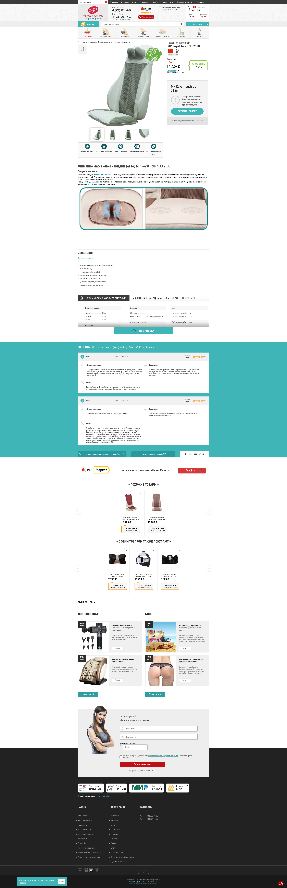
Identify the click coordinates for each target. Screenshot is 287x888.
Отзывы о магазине (184, 2)
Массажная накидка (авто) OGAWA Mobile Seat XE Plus (156, 518)
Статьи (164, 2)
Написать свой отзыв (194, 454)
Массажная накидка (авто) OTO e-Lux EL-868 (130, 518)
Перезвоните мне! (142, 764)
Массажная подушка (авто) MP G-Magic (117, 575)
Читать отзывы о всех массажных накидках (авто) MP (102, 454)
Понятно (61, 882)
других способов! (102, 796)
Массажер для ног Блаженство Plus (169, 575)
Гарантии (144, 2)
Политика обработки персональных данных (143, 884)
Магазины (114, 2)
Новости (155, 2)
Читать (117, 648)
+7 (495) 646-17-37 (121, 16)
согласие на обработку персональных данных (163, 756)
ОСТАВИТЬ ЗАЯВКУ (187, 111)
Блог (172, 2)
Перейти (190, 470)
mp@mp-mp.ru (125, 19)
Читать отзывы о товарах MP (153, 454)
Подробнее (23, 883)
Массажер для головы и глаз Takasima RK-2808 (143, 575)
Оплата (135, 2)
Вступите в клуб (172, 71)
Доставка (125, 2)
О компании (200, 2)
